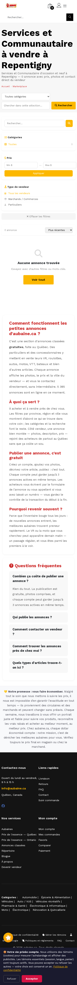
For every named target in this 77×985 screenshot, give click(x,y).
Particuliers (15, 204)
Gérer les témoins (55, 935)
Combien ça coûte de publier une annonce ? (38, 579)
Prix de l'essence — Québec (19, 834)
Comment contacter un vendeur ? (37, 632)
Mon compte (46, 829)
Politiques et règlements (39, 940)
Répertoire (8, 850)
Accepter (32, 978)
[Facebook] (3, 805)
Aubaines (7, 829)
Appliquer (38, 173)
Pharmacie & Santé (13, 905)
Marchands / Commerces (23, 199)
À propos (7, 861)
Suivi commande (48, 800)
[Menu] (65, 6)
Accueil (5, 86)
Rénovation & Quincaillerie (49, 909)
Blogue (5, 856)
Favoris (42, 839)
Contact (43, 794)
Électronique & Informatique (47, 905)
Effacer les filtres (39, 216)
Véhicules (7, 901)
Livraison (44, 778)
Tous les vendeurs (19, 193)
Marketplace (20, 86)
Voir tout (38, 279)
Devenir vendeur (11, 866)
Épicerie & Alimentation (55, 897)
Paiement (44, 850)
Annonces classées (13, 845)
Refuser (11, 978)
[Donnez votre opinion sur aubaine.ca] (8, 937)
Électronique (20, 909)
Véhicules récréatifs (48, 901)
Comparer (44, 845)
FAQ (41, 789)
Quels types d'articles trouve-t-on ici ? (37, 665)
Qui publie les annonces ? (32, 617)
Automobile (29, 897)
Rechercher (64, 105)
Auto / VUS (24, 901)
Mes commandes (49, 834)
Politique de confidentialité (22, 935)
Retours (43, 783)
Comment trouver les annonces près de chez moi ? (37, 648)
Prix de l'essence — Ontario (18, 839)
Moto (4, 909)
